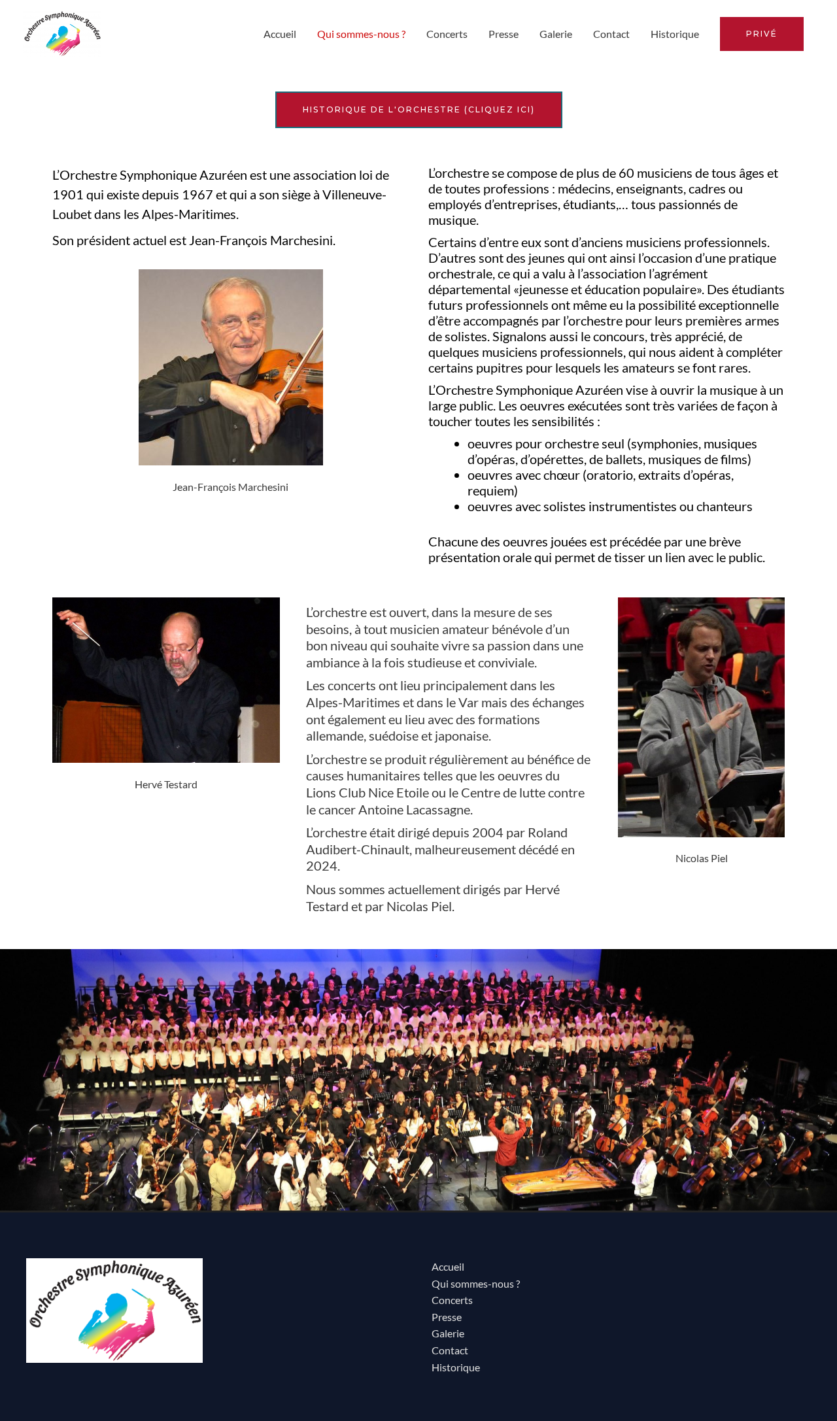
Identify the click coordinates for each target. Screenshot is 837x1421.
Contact (611, 33)
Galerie (555, 33)
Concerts (447, 33)
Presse (503, 33)
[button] (762, 34)
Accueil (280, 33)
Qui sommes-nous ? (361, 33)
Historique (675, 33)
